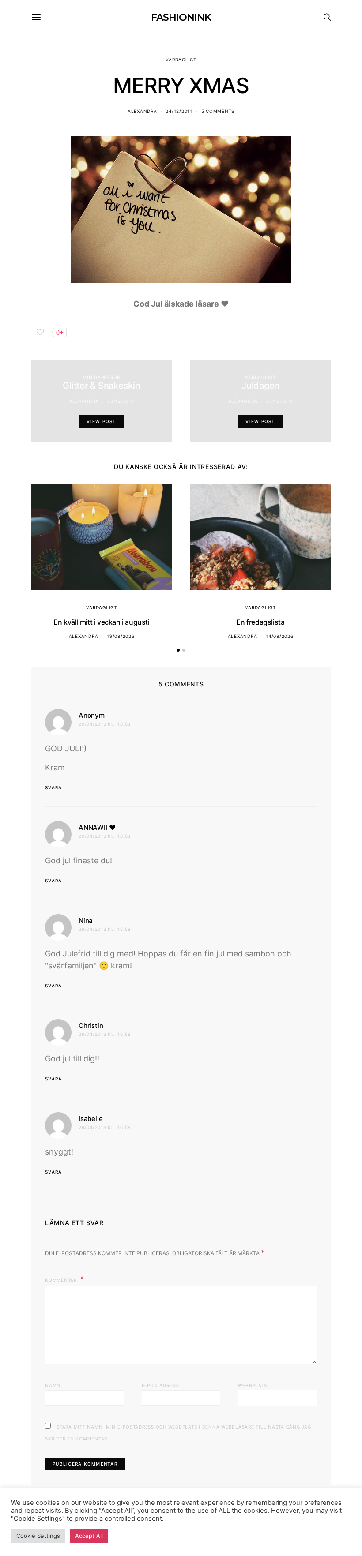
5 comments (218, 111)
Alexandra (142, 111)
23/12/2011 (120, 401)
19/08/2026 (121, 636)
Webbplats (252, 1385)
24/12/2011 (179, 111)
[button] (178, 650)
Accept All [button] (89, 1535)
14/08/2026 (280, 636)
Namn (52, 1385)
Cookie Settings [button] (38, 1535)
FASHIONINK (181, 17)
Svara (53, 787)
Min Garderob (102, 377)
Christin (91, 1025)
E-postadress (160, 1385)
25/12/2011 (279, 401)
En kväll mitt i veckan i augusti (101, 622)
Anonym (92, 715)
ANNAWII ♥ (97, 827)
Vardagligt (181, 59)
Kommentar (62, 1279)
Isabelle (91, 1118)
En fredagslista (260, 622)
